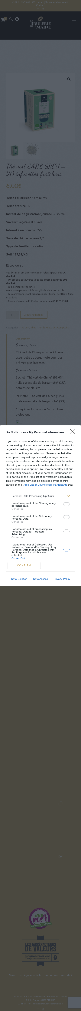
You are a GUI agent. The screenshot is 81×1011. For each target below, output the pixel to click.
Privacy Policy (62, 578)
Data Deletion (19, 578)
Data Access (40, 578)
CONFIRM (24, 565)
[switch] (66, 504)
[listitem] (40, 496)
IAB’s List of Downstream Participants (45, 484)
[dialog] (40, 505)
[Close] (73, 432)
